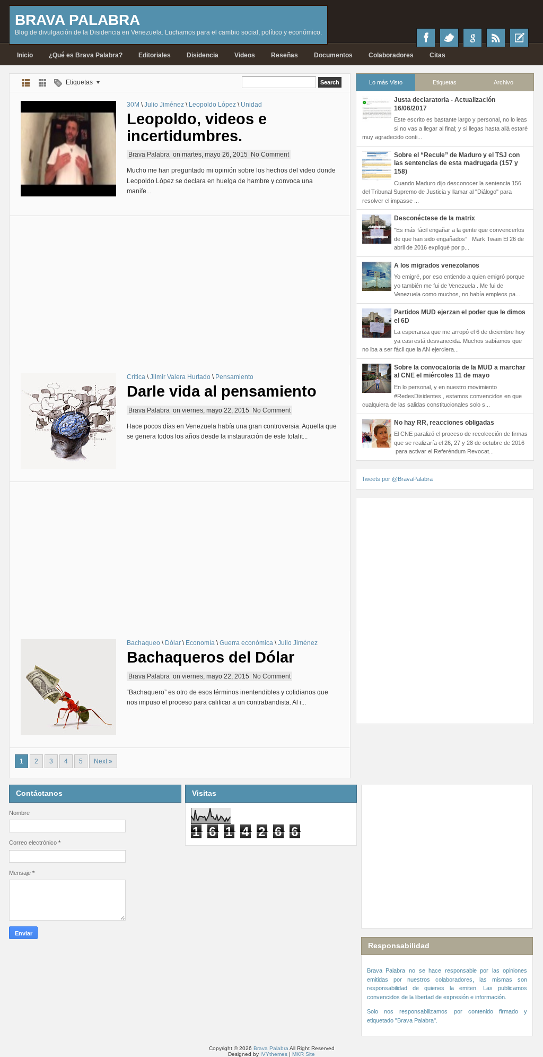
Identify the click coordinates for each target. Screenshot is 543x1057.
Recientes (519, 37)
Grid (42, 82)
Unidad (251, 104)
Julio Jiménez (164, 104)
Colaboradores (391, 55)
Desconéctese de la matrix (434, 218)
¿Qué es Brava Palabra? (85, 55)
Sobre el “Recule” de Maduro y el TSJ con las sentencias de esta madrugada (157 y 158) (457, 163)
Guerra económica (246, 643)
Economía (200, 643)
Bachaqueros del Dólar (210, 657)
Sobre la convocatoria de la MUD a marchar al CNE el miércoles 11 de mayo (460, 372)
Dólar (173, 643)
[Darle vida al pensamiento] (68, 421)
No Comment (270, 154)
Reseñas (284, 55)
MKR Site (303, 1054)
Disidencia (202, 55)
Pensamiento (234, 377)
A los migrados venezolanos (436, 265)
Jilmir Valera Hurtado (180, 377)
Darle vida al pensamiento (222, 391)
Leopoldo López (212, 104)
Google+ (472, 37)
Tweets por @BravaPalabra (397, 479)
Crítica (136, 377)
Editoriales (154, 55)
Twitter (449, 37)
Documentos (333, 55)
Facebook (425, 37)
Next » (103, 761)
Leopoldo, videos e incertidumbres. (197, 127)
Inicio (25, 55)
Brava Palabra (77, 20)
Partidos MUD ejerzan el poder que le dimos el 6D (460, 316)
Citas (437, 55)
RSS (495, 37)
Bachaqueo (143, 643)
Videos (244, 55)
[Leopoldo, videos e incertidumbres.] (68, 148)
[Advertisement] (180, 290)
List (26, 82)
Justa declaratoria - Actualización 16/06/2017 (444, 104)
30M (133, 104)
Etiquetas (445, 82)
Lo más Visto (385, 82)
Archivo (503, 82)
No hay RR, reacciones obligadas (444, 422)
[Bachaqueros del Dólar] (68, 687)
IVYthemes (273, 1054)
